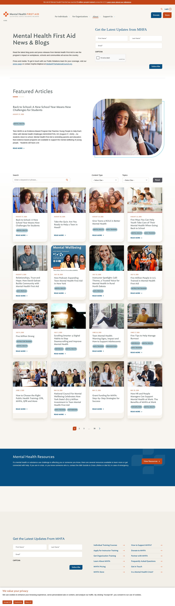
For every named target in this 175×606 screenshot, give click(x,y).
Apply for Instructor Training (106, 550)
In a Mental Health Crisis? (142, 572)
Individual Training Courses (105, 545)
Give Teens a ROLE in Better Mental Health (106, 222)
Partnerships (72, 410)
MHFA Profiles (22, 291)
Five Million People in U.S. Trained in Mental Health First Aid (143, 281)
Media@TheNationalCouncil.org (59, 64)
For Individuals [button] (61, 16)
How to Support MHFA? (141, 545)
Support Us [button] (108, 16)
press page (17, 64)
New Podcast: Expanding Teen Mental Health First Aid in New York (68, 281)
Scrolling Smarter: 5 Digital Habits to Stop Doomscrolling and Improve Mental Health (67, 340)
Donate (156, 15)
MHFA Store (99, 572)
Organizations (111, 346)
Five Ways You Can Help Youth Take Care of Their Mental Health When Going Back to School (144, 224)
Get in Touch (136, 566)
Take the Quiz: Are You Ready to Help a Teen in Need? (66, 224)
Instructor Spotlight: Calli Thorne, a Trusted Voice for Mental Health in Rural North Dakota (105, 282)
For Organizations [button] (80, 16)
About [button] (95, 16)
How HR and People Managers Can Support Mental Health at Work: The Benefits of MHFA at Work (144, 398)
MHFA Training (111, 229)
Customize (18, 602)
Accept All (7, 602)
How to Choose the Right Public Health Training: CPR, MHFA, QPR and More (30, 398)
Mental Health (22, 230)
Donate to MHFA (138, 550)
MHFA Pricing (100, 566)
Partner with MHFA (139, 556)
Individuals (59, 349)
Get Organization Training (105, 556)
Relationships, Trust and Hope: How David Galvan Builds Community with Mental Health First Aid (28, 282)
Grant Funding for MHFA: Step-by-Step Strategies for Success (105, 398)
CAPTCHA (99, 52)
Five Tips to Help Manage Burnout (143, 337)
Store (167, 15)
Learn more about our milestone (119, 2)
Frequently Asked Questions (143, 561)
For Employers (136, 407)
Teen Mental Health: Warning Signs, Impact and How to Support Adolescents (106, 338)
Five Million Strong (25, 336)
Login (167, 9)
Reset (157, 180)
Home (5, 20)
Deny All (28, 602)
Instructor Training (138, 288)
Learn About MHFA (102, 561)
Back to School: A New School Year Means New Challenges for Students (28, 223)
